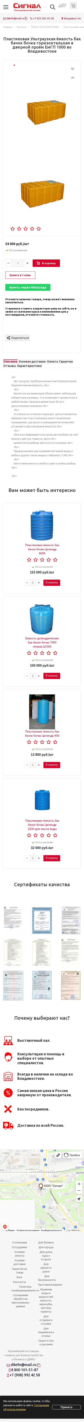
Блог (19, 1277)
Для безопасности (47, 1278)
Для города (46, 1247)
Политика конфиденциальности (25, 1288)
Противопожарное (50, 1284)
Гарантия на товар (19, 1270)
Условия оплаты (19, 1253)
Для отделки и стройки (46, 1320)
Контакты (19, 1281)
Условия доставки (19, 1262)
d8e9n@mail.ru (15, 18)
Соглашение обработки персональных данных (21, 1301)
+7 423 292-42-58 (43, 18)
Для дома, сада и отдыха (46, 1255)
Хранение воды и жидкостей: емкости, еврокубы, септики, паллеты (46, 1300)
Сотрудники (19, 1247)
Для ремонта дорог (46, 1268)
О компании (19, 1242)
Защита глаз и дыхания (46, 1342)
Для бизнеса (46, 1242)
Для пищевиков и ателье (46, 1332)
